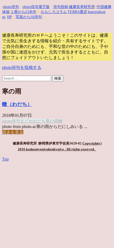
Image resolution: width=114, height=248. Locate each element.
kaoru (92, 12)
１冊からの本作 (23, 12)
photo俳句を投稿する (21, 67)
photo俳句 (11, 7)
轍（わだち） (17, 104)
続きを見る (12, 132)
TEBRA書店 (77, 12)
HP (9, 17)
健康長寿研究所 (82, 7)
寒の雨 (52, 121)
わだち (39, 121)
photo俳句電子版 (36, 7)
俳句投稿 (60, 7)
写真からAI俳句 (29, 17)
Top (5, 159)
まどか (26, 121)
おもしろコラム (54, 12)
